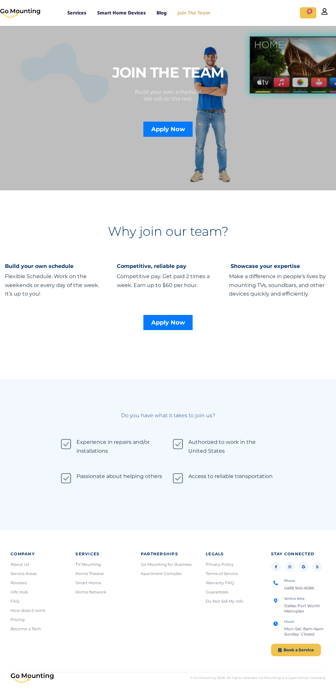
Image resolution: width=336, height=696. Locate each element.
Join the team (194, 13)
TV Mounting (88, 564)
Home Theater (89, 573)
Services (76, 13)
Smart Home (88, 582)
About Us (19, 564)
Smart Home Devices (121, 13)
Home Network (90, 591)
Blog (162, 13)
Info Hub (19, 591)
